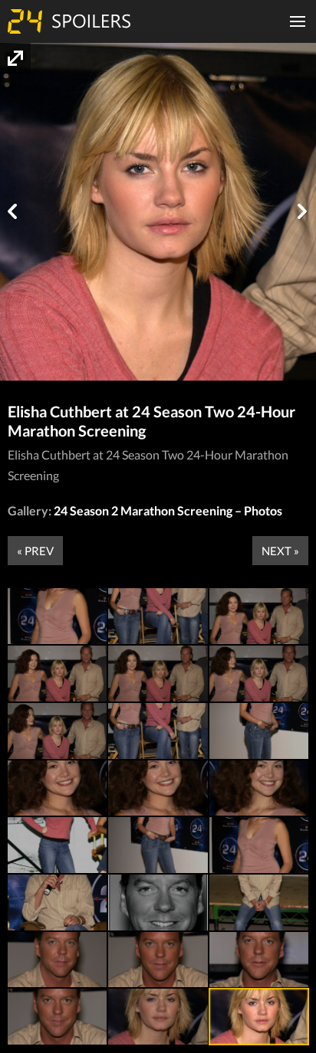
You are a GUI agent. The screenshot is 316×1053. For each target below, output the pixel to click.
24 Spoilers (69, 21)
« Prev (35, 551)
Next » (280, 551)
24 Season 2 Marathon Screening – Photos (168, 510)
